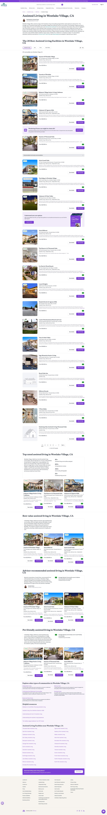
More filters (47, 47)
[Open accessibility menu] (2, 803)
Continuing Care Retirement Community (64, 8)
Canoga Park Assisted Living (29, 743)
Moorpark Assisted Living (28, 740)
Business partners (26, 800)
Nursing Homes (40, 8)
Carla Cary (47, 34)
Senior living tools (57, 786)
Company (83, 8)
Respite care (41, 793)
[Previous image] (24, 63)
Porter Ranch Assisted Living (61, 755)
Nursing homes (42, 801)
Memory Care (32, 8)
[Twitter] (81, 810)
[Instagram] (79, 810)
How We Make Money (27, 791)
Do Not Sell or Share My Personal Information (76, 789)
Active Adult (41, 795)
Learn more (29, 222)
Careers (24, 786)
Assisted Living (24, 8)
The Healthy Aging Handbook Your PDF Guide (33, 721)
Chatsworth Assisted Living (60, 743)
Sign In (102, 4)
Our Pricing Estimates (27, 793)
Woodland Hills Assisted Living (61, 740)
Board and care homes (43, 786)
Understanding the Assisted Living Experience (33, 717)
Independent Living (50, 8)
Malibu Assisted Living (59, 734)
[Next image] (36, 63)
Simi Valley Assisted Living (29, 737)
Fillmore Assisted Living (28, 761)
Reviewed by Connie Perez (33, 19)
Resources (77, 8)
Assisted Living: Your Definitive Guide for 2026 (33, 710)
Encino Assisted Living (59, 752)
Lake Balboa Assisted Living (29, 758)
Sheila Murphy (56, 34)
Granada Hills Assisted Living (29, 764)
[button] (62, 4)
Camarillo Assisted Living (28, 749)
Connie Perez (42, 34)
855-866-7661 (95, 4)
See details (71, 68)
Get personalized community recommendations (33, 155)
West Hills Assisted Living (60, 737)
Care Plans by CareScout (59, 782)
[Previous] (24, 494)
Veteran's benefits (58, 795)
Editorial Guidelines (26, 797)
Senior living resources (58, 784)
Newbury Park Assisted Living (61, 731)
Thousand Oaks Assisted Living (30, 728)
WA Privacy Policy (74, 786)
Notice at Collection (74, 784)
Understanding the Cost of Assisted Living (32, 714)
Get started (78, 771)
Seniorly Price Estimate (50, 26)
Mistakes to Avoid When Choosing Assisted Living (34, 707)
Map (83, 47)
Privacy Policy (73, 782)
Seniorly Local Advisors (59, 793)
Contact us (25, 784)
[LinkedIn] (83, 810)
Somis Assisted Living (28, 746)
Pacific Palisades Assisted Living (62, 758)
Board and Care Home (28, 698)
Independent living (42, 784)
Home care (41, 791)
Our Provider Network (58, 791)
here (87, 1)
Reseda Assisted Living (28, 752)
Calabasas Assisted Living (29, 734)
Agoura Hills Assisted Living (60, 728)
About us (24, 782)
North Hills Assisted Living (60, 761)
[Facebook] (77, 810)
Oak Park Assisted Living (28, 731)
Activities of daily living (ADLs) (60, 797)
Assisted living (41, 782)
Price (41, 47)
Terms (71, 792)
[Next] (83, 494)
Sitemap (34, 810)
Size (35, 47)
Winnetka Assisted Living (60, 746)
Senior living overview (43, 803)
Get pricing (80, 68)
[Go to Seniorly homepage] (24, 811)
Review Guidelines (26, 795)
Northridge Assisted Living (29, 755)
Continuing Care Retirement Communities (32, 691)
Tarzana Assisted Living (59, 749)
